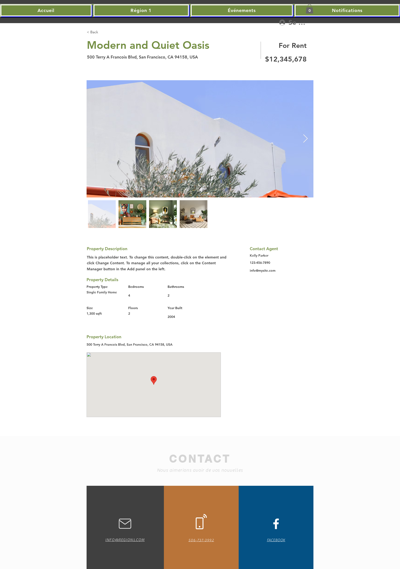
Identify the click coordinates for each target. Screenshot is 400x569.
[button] (309, 9)
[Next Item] (305, 138)
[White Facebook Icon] (276, 524)
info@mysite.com (262, 270)
